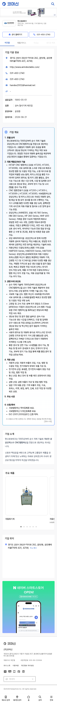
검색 (39, 700)
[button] (51, 677)
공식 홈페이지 (17, 34)
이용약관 (16, 666)
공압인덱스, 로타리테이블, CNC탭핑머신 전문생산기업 (31, 24)
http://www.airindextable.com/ (25, 67)
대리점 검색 (17, 700)
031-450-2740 (17, 73)
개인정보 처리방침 (27, 666)
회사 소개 (7, 666)
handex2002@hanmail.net (22, 85)
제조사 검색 (6, 700)
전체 (51, 700)
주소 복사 (33, 548)
